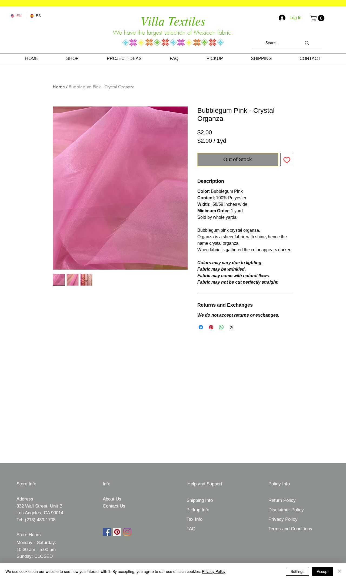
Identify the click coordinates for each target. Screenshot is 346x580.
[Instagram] (127, 532)
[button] (318, 18)
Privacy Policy (213, 571)
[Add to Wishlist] (287, 159)
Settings (297, 571)
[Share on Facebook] (201, 327)
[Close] (339, 571)
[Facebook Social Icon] (107, 532)
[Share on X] (231, 327)
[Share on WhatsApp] (221, 327)
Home (59, 86)
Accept (322, 571)
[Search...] (307, 43)
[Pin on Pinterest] (211, 327)
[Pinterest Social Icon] (117, 532)
